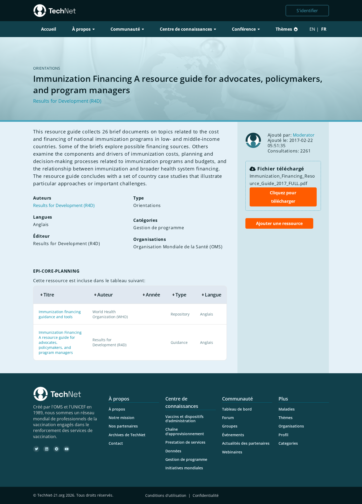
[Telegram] (56, 449)
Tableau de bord (237, 409)
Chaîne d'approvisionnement (184, 431)
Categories (288, 443)
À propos (117, 409)
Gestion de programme (186, 459)
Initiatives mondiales (184, 467)
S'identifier (307, 11)
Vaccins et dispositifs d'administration (184, 418)
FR (323, 29)
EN (312, 29)
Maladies (287, 409)
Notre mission (121, 417)
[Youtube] (66, 449)
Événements (233, 434)
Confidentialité (206, 495)
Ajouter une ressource (279, 223)
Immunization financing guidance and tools (60, 314)
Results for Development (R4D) (67, 101)
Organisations (291, 426)
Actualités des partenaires (246, 443)
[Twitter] (36, 449)
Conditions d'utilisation (165, 495)
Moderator (304, 135)
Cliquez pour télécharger (283, 197)
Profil (283, 434)
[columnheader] (60, 295)
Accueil (48, 29)
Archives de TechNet (127, 434)
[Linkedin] (46, 449)
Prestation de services (185, 442)
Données (173, 450)
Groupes (229, 426)
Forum (228, 417)
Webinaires (232, 451)
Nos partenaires (123, 426)
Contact (116, 443)
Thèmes (284, 29)
